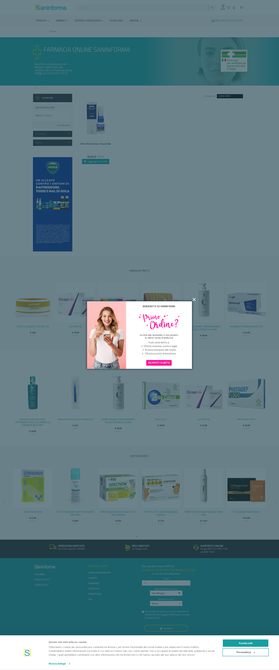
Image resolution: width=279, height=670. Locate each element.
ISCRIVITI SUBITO (159, 362)
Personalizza (244, 652)
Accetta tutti (246, 643)
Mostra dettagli (57, 663)
